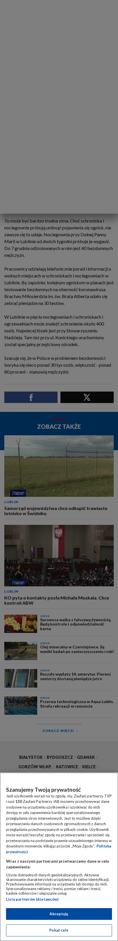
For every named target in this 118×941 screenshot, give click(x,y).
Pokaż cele (58, 930)
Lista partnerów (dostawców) (32, 899)
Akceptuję (59, 914)
